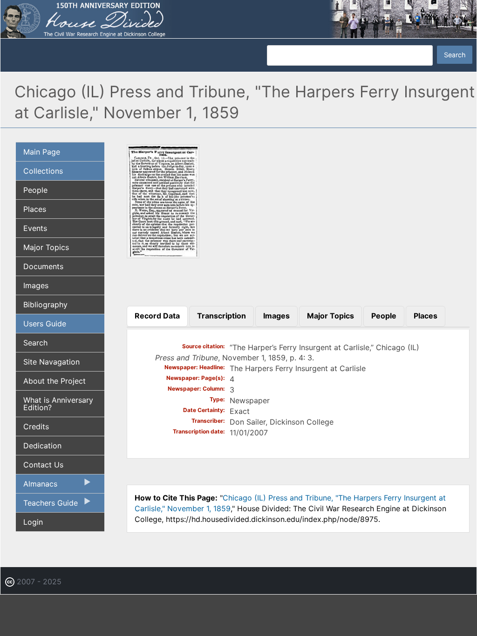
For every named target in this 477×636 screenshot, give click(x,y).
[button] (163, 255)
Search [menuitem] (35, 342)
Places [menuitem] (34, 209)
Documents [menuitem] (43, 266)
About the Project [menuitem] (54, 381)
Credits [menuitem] (36, 426)
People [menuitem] (35, 190)
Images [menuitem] (35, 285)
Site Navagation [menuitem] (51, 361)
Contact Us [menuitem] (43, 464)
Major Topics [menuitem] (46, 247)
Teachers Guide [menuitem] (47, 505)
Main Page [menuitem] (41, 151)
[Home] (238, 18)
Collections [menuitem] (43, 171)
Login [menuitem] (33, 522)
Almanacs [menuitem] (36, 486)
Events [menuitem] (35, 228)
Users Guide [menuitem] (44, 323)
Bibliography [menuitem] (45, 304)
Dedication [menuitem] (42, 445)
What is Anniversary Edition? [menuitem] (58, 403)
